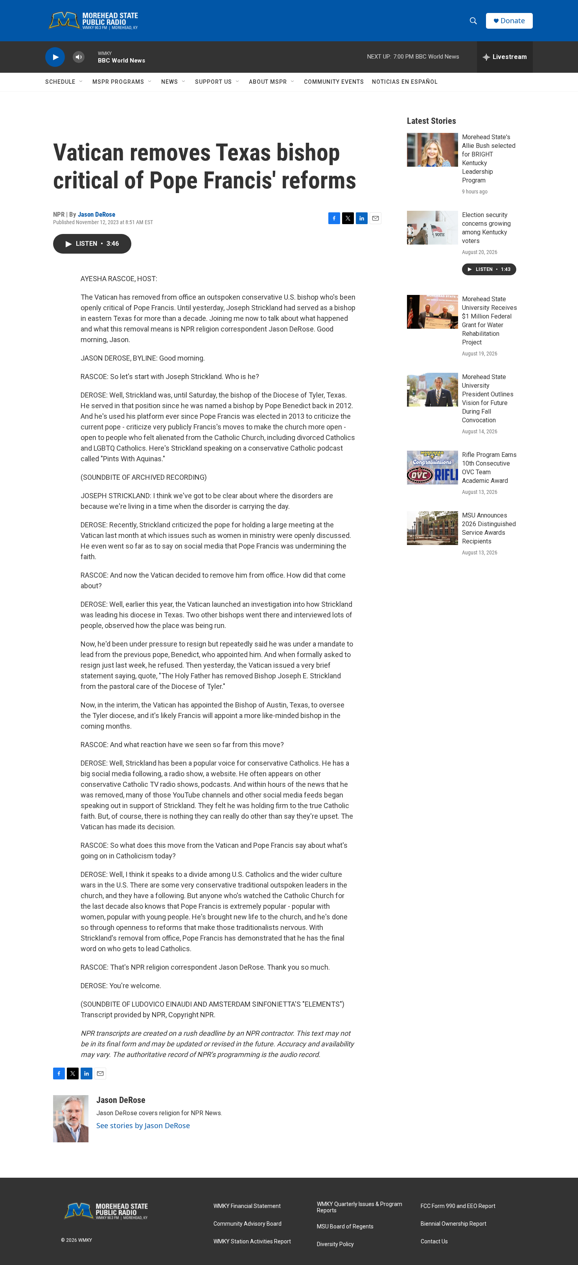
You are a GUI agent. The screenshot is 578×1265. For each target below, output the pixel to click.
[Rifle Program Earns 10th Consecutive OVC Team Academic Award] (432, 467)
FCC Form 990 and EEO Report (458, 1206)
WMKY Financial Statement (247, 1206)
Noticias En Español (405, 82)
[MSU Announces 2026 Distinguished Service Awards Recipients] (432, 528)
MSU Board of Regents (345, 1227)
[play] (55, 57)
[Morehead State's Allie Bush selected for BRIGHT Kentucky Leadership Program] (432, 150)
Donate (513, 21)
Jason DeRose (96, 214)
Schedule (60, 82)
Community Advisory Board (248, 1224)
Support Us (213, 82)
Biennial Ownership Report (453, 1224)
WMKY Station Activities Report (252, 1242)
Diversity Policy (335, 1244)
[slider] (91, 57)
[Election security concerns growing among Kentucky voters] (432, 228)
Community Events (334, 82)
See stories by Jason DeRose (143, 1125)
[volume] (78, 57)
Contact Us (434, 1242)
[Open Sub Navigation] (81, 82)
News (169, 82)
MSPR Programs (118, 82)
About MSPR (268, 82)
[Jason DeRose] (70, 1118)
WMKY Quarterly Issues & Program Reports (359, 1207)
